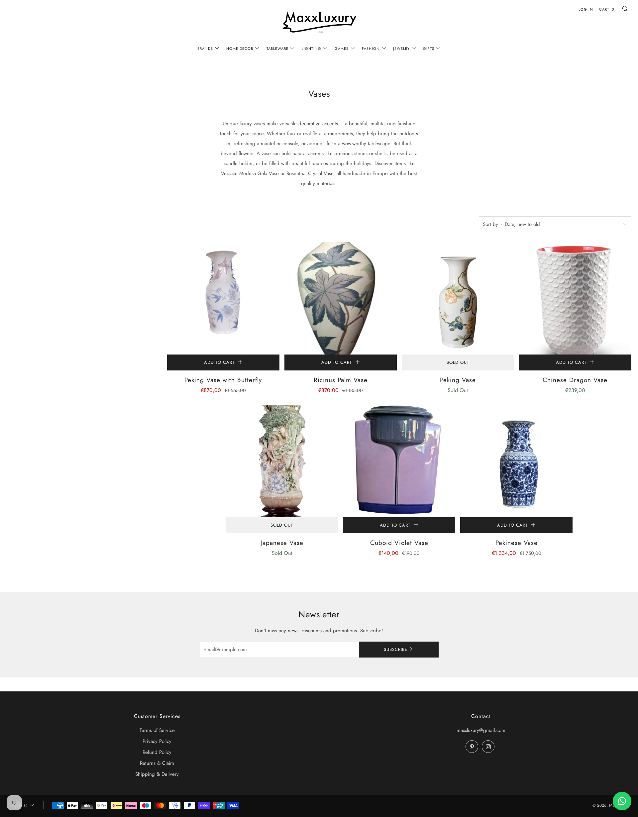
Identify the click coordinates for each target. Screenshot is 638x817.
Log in (586, 9)
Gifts (428, 48)
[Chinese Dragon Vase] (575, 298)
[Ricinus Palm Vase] (340, 298)
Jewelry (401, 48)
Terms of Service (157, 730)
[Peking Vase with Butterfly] (223, 298)
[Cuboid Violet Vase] (399, 461)
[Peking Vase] (458, 298)
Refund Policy (157, 752)
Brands (205, 48)
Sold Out (458, 362)
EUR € (19, 805)
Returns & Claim (157, 763)
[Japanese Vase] (282, 461)
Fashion (371, 48)
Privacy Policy (157, 741)
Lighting (311, 48)
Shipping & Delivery (157, 774)
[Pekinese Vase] (516, 461)
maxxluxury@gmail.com (481, 730)
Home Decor (239, 48)
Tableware (277, 48)
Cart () (607, 9)
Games (342, 48)
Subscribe (395, 649)
